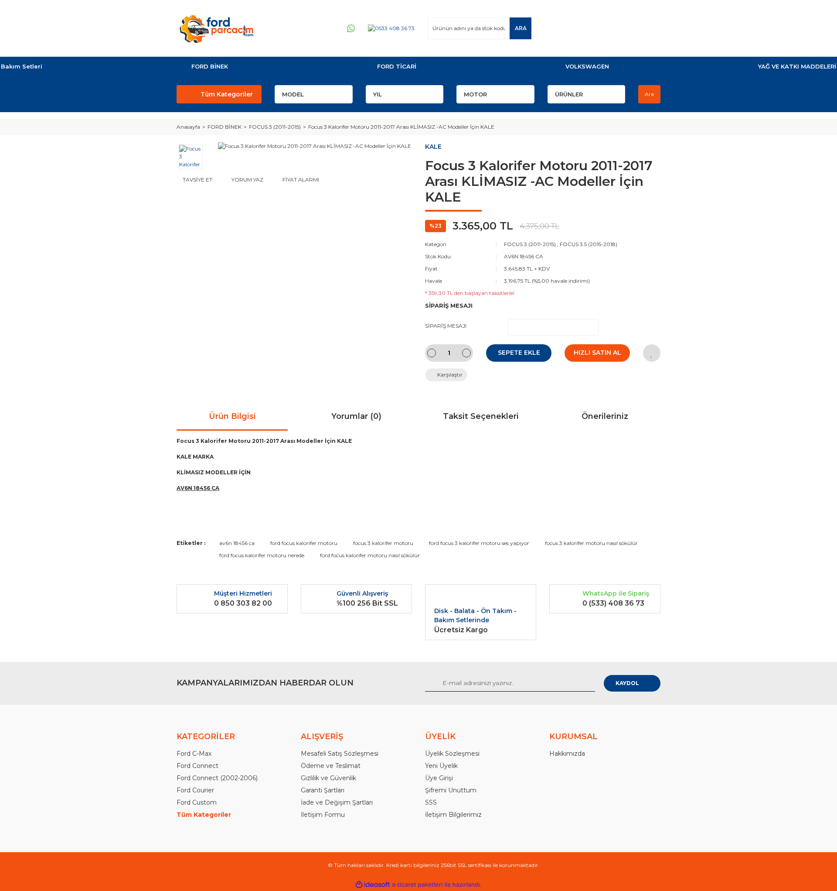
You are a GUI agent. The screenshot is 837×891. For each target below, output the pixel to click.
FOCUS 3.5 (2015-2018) (588, 244)
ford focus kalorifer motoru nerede (261, 555)
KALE (433, 147)
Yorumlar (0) (356, 416)
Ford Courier (195, 790)
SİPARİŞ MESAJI (445, 325)
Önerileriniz (605, 416)
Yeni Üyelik (441, 766)
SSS (431, 802)
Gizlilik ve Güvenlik (328, 778)
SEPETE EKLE (519, 352)
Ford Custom (197, 802)
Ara (649, 94)
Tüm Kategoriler (227, 94)
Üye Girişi (439, 778)
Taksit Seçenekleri (481, 416)
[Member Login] (601, 28)
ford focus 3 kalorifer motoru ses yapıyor (479, 543)
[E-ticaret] (417, 885)
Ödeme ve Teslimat (331, 766)
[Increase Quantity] (466, 353)
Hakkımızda (567, 753)
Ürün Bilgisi (232, 416)
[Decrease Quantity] (431, 353)
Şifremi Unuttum (450, 790)
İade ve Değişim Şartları (337, 802)
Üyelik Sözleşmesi (452, 753)
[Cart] (650, 28)
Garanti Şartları (322, 790)
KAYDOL (627, 683)
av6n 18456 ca (237, 543)
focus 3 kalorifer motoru (383, 543)
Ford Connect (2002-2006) (217, 778)
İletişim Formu (323, 815)
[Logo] (216, 28)
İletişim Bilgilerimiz (453, 815)
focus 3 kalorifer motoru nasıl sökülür (591, 543)
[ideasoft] (372, 885)
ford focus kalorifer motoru (303, 543)
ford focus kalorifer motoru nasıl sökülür (370, 555)
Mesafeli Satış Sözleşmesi (339, 753)
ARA (521, 28)
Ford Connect (197, 766)
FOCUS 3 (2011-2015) (530, 244)
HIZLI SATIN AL (597, 352)
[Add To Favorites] (651, 353)
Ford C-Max (194, 753)
